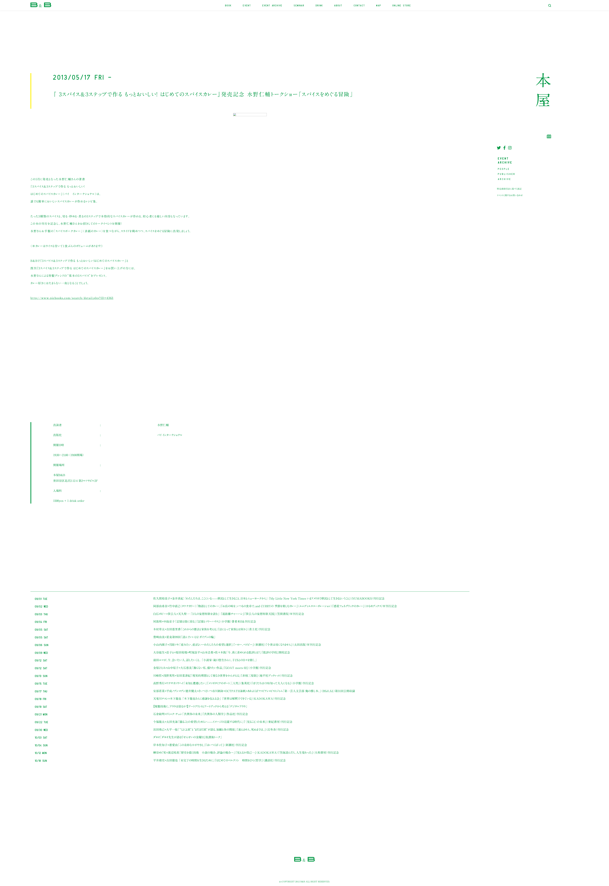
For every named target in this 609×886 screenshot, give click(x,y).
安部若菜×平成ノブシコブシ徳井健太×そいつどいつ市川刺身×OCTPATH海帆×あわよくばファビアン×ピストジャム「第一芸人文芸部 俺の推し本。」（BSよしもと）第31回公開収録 (254, 691)
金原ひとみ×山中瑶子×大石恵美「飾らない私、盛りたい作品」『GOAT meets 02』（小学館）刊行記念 (212, 667)
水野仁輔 (163, 425)
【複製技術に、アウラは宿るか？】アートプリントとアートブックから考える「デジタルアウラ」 (200, 706)
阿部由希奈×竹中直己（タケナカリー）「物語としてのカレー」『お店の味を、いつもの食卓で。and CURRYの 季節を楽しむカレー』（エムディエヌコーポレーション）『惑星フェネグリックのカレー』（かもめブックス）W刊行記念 (275, 606)
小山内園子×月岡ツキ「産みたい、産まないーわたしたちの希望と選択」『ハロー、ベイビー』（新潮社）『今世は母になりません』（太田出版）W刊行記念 (237, 644)
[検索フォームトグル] (549, 5)
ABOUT (338, 5)
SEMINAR (299, 5)
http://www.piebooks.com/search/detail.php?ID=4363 (71, 297)
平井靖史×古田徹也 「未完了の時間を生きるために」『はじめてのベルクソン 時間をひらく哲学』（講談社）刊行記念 (219, 760)
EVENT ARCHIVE (272, 5)
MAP (378, 5)
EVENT (247, 5)
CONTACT (359, 5)
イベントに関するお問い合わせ (510, 195)
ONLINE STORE (402, 5)
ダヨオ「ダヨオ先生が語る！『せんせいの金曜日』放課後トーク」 (187, 737)
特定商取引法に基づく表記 (509, 189)
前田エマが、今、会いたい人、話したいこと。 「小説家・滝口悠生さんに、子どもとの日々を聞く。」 (205, 660)
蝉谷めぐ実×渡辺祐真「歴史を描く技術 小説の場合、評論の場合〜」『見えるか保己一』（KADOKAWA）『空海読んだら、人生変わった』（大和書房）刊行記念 (246, 752)
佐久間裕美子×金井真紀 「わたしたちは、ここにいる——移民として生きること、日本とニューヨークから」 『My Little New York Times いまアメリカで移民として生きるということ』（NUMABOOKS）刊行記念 (269, 598)
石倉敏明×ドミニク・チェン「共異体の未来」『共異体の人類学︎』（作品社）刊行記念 (200, 714)
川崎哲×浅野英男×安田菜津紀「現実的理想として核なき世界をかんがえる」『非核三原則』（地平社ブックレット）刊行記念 (223, 675)
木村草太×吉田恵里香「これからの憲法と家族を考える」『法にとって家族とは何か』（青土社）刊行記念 (211, 629)
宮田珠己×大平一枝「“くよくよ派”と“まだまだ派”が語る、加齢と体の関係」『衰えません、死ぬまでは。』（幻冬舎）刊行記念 (221, 729)
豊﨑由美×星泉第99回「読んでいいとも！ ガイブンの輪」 (184, 637)
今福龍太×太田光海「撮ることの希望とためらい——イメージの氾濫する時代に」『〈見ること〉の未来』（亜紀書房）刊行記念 (222, 721)
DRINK (319, 5)
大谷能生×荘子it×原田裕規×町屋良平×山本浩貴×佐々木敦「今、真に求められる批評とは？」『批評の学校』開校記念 (221, 652)
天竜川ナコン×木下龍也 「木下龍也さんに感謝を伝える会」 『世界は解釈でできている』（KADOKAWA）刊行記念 (219, 698)
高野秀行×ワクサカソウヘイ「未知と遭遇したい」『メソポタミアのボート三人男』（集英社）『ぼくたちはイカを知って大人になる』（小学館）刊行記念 (233, 683)
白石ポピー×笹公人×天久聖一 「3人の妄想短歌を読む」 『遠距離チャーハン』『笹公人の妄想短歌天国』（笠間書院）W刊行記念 (228, 613)
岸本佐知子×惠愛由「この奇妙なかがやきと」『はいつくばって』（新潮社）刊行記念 (200, 744)
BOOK (228, 5)
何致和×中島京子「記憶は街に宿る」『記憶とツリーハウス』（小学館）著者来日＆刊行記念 (204, 621)
